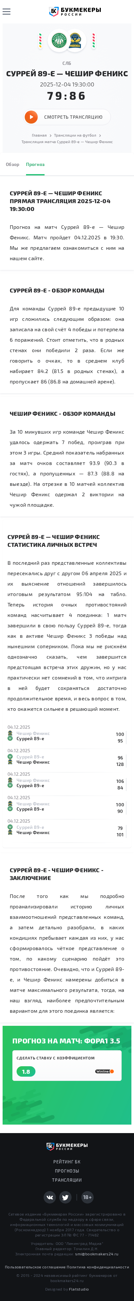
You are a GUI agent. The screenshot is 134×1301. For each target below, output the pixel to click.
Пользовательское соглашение (35, 1266)
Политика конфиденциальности (98, 1266)
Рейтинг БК (67, 1161)
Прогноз (35, 164)
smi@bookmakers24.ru (97, 1253)
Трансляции (67, 1180)
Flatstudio (79, 1289)
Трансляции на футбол (75, 135)
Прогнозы (67, 1171)
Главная (39, 135)
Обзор (12, 164)
